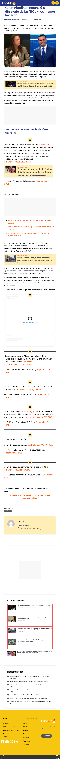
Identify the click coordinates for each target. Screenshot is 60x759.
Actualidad (8, 19)
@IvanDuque (43, 144)
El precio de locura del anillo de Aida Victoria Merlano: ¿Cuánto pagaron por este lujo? (30, 694)
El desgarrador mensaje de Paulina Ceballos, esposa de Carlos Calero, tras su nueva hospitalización (34, 172)
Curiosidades (15, 19)
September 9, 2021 (13, 453)
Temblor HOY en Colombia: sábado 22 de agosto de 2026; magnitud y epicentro (28, 698)
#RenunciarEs (27, 362)
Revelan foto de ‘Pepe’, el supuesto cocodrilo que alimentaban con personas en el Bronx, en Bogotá (34, 260)
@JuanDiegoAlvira (29, 411)
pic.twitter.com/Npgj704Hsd (29, 389)
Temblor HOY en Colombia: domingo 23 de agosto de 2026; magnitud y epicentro (29, 681)
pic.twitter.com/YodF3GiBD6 (39, 417)
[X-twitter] (11, 742)
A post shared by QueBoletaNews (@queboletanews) (30, 344)
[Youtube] (7, 742)
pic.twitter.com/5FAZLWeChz (17, 162)
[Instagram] (16, 742)
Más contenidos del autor (29, 528)
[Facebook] (2, 742)
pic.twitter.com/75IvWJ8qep (40, 445)
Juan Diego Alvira (8, 510)
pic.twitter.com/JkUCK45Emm (17, 364)
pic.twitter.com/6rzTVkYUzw (17, 470)
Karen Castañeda (25, 19)
